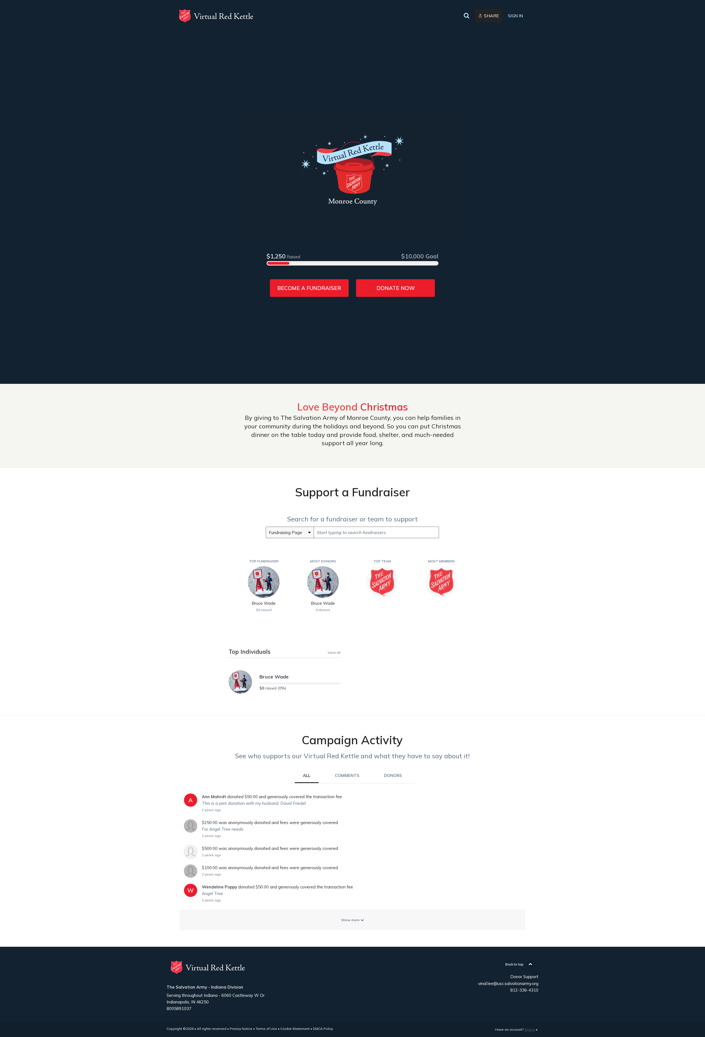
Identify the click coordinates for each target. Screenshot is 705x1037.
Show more (350, 920)
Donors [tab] (393, 775)
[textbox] (376, 532)
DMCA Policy (323, 1029)
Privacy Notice (241, 1029)
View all (334, 652)
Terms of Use (266, 1029)
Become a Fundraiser (309, 288)
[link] (216, 16)
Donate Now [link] (395, 288)
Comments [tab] (347, 775)
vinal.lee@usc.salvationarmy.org (508, 983)
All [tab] (306, 775)
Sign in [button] (515, 15)
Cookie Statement (295, 1029)
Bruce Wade (274, 677)
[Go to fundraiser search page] (466, 16)
